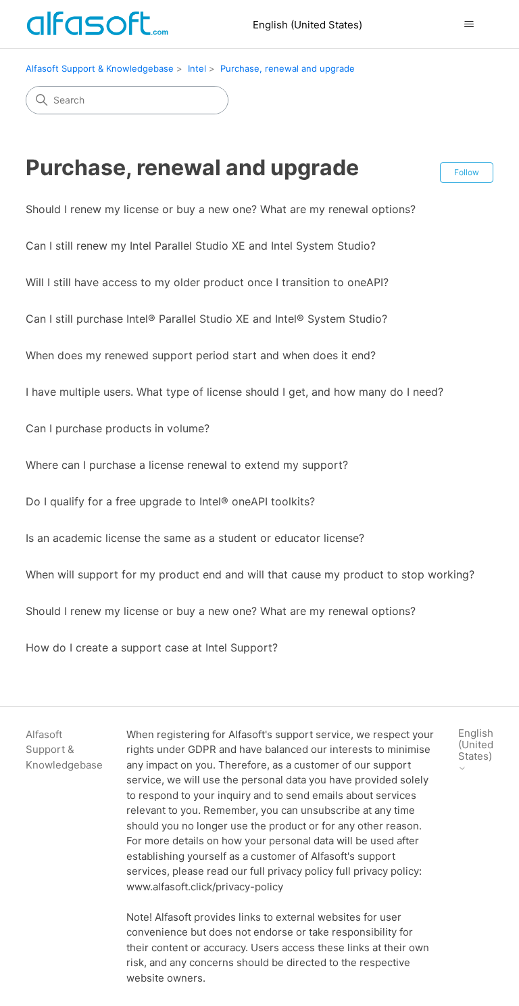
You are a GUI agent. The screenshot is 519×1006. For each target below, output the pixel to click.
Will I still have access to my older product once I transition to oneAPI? (207, 282)
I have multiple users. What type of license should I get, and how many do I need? (234, 391)
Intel (197, 68)
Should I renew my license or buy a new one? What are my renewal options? (221, 209)
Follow (466, 172)
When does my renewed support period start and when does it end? (201, 355)
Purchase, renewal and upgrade (287, 68)
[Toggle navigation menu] (469, 24)
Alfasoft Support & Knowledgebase (100, 68)
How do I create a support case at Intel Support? (152, 647)
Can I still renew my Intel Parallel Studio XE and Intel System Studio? (201, 245)
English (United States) (307, 24)
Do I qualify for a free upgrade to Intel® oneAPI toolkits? (170, 501)
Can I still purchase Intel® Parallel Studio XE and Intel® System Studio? (206, 318)
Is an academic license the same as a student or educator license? (195, 538)
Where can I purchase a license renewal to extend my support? (187, 465)
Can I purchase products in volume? (117, 428)
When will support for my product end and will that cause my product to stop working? (250, 574)
